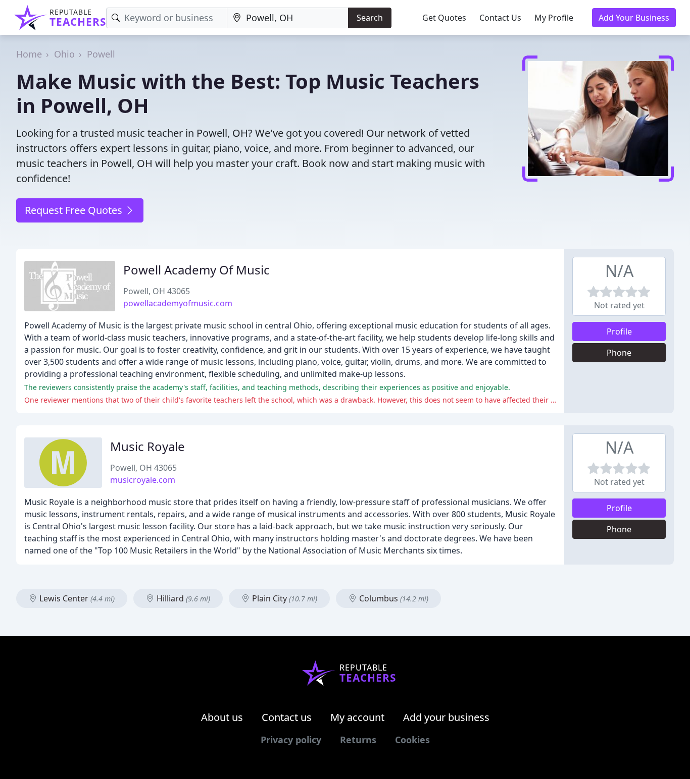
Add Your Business (634, 17)
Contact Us (500, 17)
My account (357, 717)
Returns (358, 740)
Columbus (392, 598)
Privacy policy (291, 740)
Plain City (283, 598)
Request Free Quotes (75, 210)
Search (370, 17)
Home (29, 54)
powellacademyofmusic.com (177, 303)
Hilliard (182, 598)
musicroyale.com (142, 479)
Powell (101, 54)
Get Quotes (444, 17)
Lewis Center (76, 598)
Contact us (287, 717)
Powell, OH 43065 (156, 291)
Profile (619, 331)
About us (222, 717)
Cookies (412, 740)
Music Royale (147, 446)
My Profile (553, 17)
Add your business (446, 717)
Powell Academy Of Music (196, 269)
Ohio (64, 54)
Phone (619, 352)
